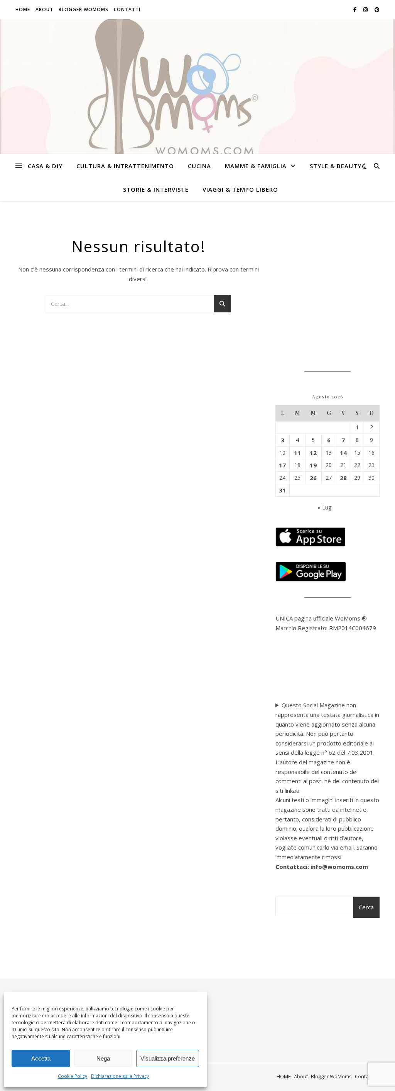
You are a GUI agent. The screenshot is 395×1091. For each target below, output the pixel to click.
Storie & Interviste (156, 189)
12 (313, 453)
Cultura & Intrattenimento (125, 166)
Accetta (41, 1058)
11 (297, 453)
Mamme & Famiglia (256, 166)
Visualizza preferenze (167, 1058)
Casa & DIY (45, 166)
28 (343, 478)
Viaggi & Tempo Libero (240, 189)
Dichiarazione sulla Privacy (120, 1076)
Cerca (366, 907)
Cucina (199, 166)
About (44, 9)
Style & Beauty (335, 166)
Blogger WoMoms (83, 9)
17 (282, 465)
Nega (103, 1058)
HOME (22, 9)
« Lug (324, 507)
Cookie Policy (72, 1076)
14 (343, 453)
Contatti (127, 9)
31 (282, 490)
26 (313, 478)
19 (313, 465)
